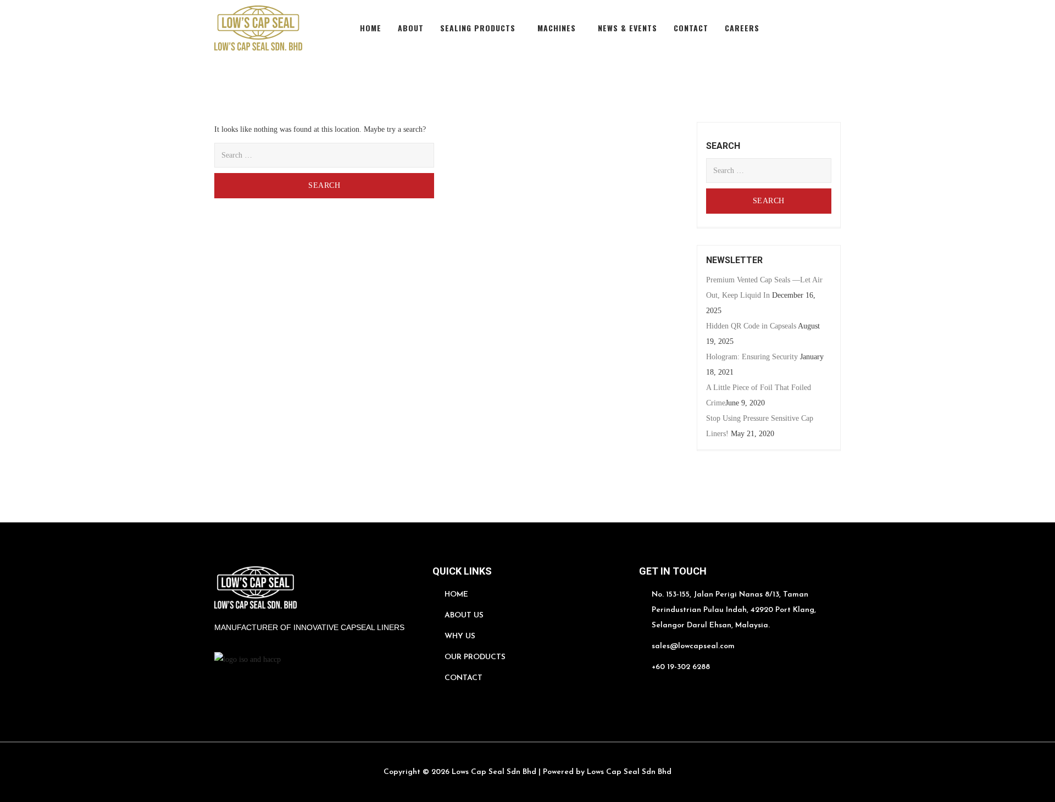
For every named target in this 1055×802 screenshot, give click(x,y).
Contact (691, 28)
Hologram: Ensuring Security (752, 357)
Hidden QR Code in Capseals (751, 326)
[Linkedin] (809, 28)
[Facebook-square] (784, 28)
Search (339, 181)
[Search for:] (324, 155)
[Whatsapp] (645, 692)
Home (370, 28)
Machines (556, 28)
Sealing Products (477, 28)
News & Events (627, 28)
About (411, 28)
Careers (742, 28)
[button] (480, 28)
